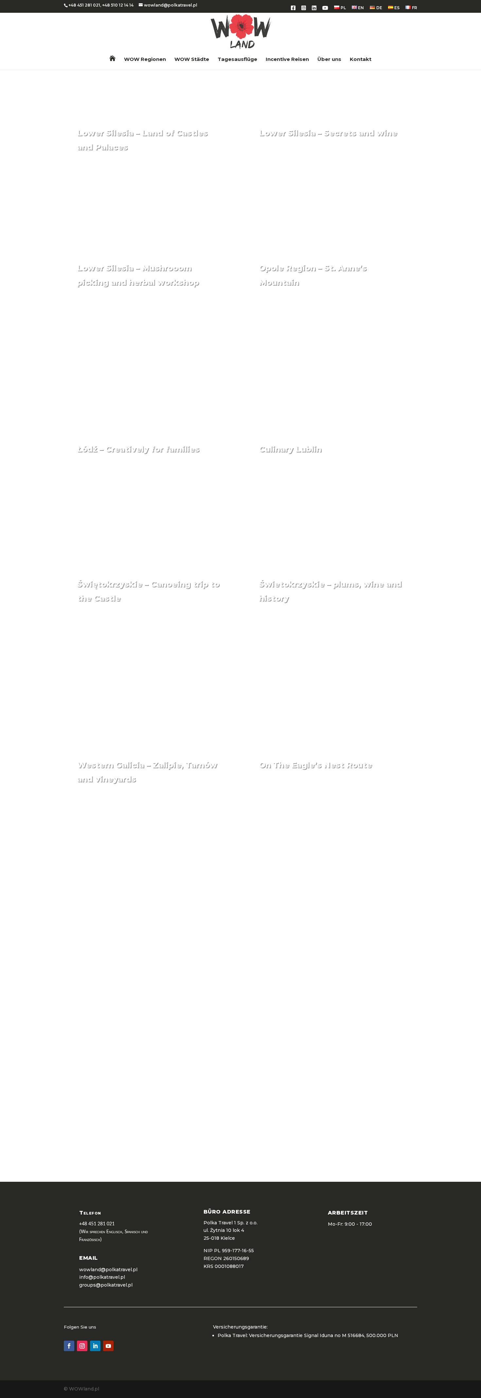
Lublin (396, 543)
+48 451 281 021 (84, 5)
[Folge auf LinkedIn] (95, 1346)
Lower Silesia (202, 227)
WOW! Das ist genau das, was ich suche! (141, 985)
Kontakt (360, 59)
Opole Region (384, 362)
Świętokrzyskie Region (187, 678)
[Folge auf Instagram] (82, 1346)
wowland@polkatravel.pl (327, 1129)
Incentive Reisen (287, 59)
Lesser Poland (201, 859)
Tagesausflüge (237, 59)
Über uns (329, 59)
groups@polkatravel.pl (106, 1285)
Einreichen (245, 1157)
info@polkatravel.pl (102, 1277)
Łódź (217, 543)
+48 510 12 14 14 (118, 5)
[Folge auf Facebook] (69, 1346)
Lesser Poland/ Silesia (370, 859)
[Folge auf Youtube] (108, 1346)
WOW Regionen (145, 59)
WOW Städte (191, 59)
